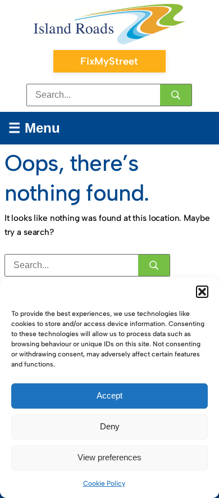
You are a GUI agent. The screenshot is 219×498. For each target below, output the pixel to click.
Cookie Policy (104, 483)
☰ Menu (34, 127)
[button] (202, 291)
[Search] (175, 95)
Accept (109, 395)
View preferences (109, 457)
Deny (110, 426)
